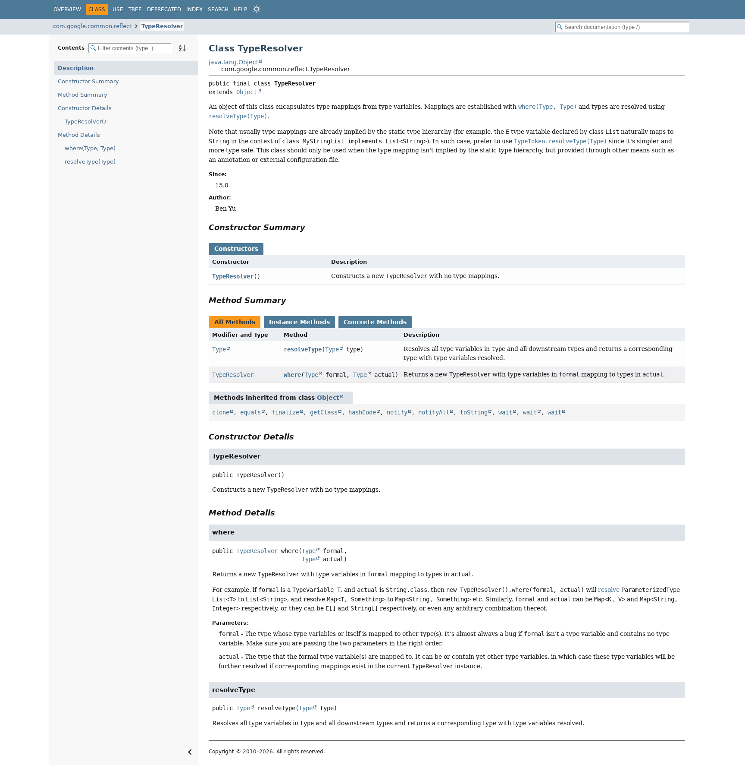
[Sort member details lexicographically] (182, 48)
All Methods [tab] (234, 322)
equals (250, 412)
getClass (324, 412)
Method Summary (82, 95)
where (292, 374)
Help (240, 9)
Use (118, 9)
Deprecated (164, 9)
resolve (609, 589)
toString (474, 412)
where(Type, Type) (90, 148)
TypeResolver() (85, 121)
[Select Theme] (256, 9)
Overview (67, 9)
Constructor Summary (88, 81)
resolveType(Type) (90, 161)
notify (397, 412)
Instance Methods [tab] (299, 322)
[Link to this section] (311, 227)
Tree (135, 9)
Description (76, 68)
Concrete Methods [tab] (375, 322)
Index (194, 9)
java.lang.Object (233, 62)
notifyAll (433, 412)
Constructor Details (85, 108)
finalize (285, 412)
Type (219, 349)
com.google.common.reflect (92, 26)
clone (220, 412)
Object (246, 92)
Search (218, 9)
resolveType (303, 349)
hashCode (362, 412)
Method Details (79, 135)
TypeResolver (162, 26)
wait (505, 412)
